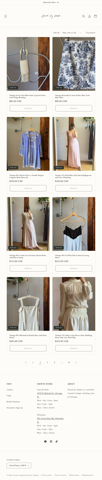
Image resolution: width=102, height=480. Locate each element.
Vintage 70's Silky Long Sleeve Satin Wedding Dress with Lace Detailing (73, 336)
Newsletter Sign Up (15, 408)
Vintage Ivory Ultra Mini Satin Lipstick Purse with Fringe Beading (27, 96)
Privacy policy (47, 475)
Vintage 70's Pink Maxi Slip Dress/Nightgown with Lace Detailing (73, 176)
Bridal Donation (13, 402)
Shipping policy (88, 475)
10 (69, 362)
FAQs (9, 396)
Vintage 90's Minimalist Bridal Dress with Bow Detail (28, 336)
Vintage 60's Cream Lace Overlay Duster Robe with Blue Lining (27, 256)
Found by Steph (18, 475)
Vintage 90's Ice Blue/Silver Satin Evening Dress (72, 256)
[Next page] (76, 362)
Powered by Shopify (32, 475)
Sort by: (57, 33)
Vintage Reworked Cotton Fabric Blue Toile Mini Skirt (72, 96)
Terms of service (60, 475)
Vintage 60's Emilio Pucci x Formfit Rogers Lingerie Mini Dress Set (26, 176)
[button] (5, 16)
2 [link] (40, 362)
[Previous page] (26, 362)
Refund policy (74, 475)
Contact (10, 390)
